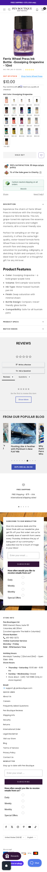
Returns (6, 724)
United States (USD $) (13, 837)
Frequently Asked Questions (15, 706)
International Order (11, 729)
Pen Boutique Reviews (13, 710)
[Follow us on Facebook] (6, 827)
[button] (37, 9)
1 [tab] (11, 460)
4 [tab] (19, 460)
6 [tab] (25, 460)
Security (7, 720)
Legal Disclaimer (10, 734)
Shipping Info (9, 715)
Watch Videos (10, 329)
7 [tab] (27, 460)
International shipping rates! (23, 497)
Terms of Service (11, 748)
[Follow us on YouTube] (30, 827)
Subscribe (23, 564)
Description (9, 204)
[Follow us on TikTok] (35, 827)
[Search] (9, 9)
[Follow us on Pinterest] (24, 827)
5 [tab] (22, 460)
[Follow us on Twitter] (12, 827)
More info (23, 188)
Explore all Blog (23, 467)
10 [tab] (35, 460)
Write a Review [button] (25, 364)
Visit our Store (9, 738)
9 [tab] (32, 460)
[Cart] (42, 9)
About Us (7, 696)
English (30, 837)
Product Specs (11, 322)
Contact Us (8, 757)
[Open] (6, 865)
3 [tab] (17, 460)
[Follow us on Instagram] (18, 827)
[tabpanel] (23, 438)
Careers (6, 701)
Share (5, 194)
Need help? (39, 194)
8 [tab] (30, 460)
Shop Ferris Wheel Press (31, 76)
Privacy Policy (9, 752)
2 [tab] (14, 460)
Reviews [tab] (6, 377)
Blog (5, 743)
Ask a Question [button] (25, 371)
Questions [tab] (23, 377)
